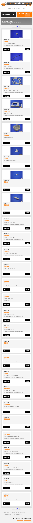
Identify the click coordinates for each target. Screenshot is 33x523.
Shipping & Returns (15, 512)
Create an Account (16, 8)
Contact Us (22, 512)
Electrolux (11, 20)
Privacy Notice (20, 520)
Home (9, 8)
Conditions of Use (27, 520)
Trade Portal (19, 514)
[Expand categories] (13, 14)
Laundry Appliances (22, 20)
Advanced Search (5, 512)
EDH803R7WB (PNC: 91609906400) (11, 23)
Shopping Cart (23, 13)
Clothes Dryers (7, 21)
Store (4, 20)
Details (27, 49)
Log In (23, 8)
